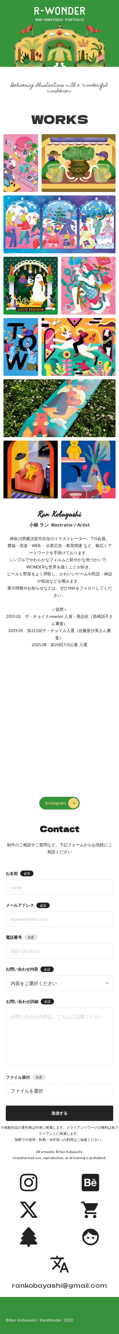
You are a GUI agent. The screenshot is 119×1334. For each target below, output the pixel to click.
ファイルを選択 (27, 1090)
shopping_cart (91, 1210)
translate (60, 1264)
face (91, 1237)
